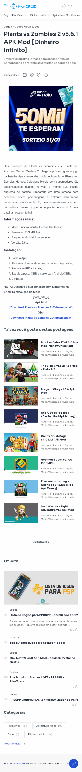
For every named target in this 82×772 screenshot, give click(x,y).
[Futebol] (14, 672)
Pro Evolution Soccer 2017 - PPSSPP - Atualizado (37, 679)
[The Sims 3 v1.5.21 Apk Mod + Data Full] (21, 372)
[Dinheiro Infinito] (39, 15)
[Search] (70, 6)
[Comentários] (73, 629)
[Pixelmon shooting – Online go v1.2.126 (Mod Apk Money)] (21, 489)
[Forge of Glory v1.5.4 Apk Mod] (21, 396)
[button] (64, 6)
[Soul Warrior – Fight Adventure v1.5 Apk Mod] (21, 513)
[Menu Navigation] (6, 6)
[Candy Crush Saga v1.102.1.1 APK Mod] (21, 442)
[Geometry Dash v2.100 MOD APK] (21, 466)
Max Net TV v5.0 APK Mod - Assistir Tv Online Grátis (42, 660)
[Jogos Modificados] (15, 15)
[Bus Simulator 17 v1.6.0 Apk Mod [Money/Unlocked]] (21, 349)
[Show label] (14, 743)
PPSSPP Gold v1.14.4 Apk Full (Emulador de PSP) (44, 699)
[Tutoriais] (14, 637)
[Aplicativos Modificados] (66, 15)
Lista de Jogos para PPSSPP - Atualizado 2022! (44, 615)
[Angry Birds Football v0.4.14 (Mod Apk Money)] (21, 419)
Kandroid (19, 763)
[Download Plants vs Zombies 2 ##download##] (41, 307)
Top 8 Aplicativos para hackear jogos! (37, 642)
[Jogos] (13, 609)
